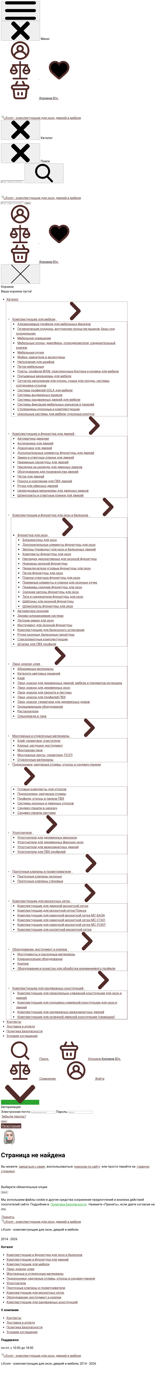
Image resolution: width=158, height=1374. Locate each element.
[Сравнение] (20, 242)
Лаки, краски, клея (20, 1269)
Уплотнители (16, 1283)
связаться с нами (32, 1166)
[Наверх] (20, 1102)
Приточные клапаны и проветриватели (36, 1288)
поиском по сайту (87, 1166)
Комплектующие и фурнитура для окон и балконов (44, 1255)
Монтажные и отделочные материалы (35, 1273)
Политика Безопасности (25, 1031)
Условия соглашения (22, 1036)
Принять (8, 1217)
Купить (4, 1192)
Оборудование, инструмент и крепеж (34, 1297)
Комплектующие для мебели (28, 1264)
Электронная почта (15, 1112)
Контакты (14, 1022)
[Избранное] (59, 242)
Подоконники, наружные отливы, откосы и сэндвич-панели (51, 1278)
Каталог (13, 299)
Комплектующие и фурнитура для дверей (38, 1259)
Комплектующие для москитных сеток (35, 1292)
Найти (27, 203)
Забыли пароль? (14, 1116)
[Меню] (20, 11)
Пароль (61, 1112)
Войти (4, 1122)
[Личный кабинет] (20, 222)
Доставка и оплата (21, 1026)
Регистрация (11, 1126)
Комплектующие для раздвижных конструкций (42, 1302)
